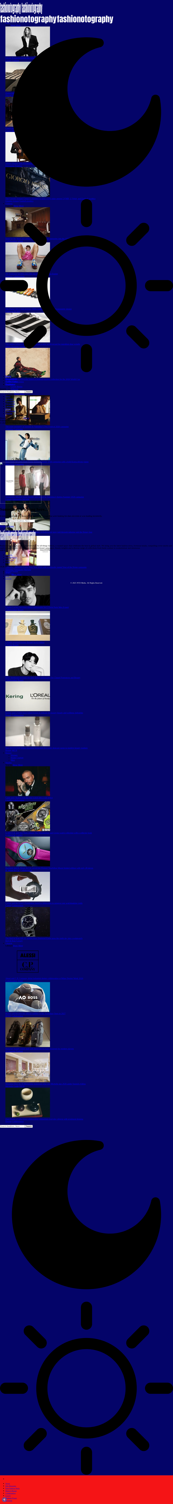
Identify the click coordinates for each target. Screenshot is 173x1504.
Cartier (8, 905)
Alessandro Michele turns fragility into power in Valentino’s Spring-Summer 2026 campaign (44, 497)
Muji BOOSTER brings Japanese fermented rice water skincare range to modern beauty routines (46, 748)
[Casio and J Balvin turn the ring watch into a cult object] (27, 795)
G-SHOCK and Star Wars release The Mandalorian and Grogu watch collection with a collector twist (48, 833)
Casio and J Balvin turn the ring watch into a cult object (29, 798)
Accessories (10, 1051)
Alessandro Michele (22, 570)
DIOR (22, 1086)
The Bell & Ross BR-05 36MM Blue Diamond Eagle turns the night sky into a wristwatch (43, 938)
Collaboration (18, 382)
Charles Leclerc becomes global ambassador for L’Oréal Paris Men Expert (37, 607)
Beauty (21, 610)
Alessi (20, 981)
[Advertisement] (81, 443)
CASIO (8, 800)
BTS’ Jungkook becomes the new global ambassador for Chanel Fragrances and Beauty (42, 677)
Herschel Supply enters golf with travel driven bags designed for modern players (39, 1049)
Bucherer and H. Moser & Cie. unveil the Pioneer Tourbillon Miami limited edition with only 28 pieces (49, 868)
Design (8, 1121)
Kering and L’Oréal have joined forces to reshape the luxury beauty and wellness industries (44, 713)
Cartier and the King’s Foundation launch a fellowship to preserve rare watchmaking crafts (43, 903)
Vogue (7, 1483)
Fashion (19, 1051)
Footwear (8, 1501)
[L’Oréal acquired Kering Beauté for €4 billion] (27, 640)
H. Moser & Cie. (12, 870)
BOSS (8, 1016)
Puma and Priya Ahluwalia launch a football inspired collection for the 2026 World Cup (42, 379)
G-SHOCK (10, 835)
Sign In (26, 418)
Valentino (9, 570)
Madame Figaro (11, 1498)
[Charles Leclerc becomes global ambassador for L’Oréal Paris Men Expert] (27, 605)
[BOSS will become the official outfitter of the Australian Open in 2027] (27, 1011)
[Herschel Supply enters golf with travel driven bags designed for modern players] (27, 1046)
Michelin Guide (12, 1086)
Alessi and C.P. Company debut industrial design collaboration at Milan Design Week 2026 (44, 978)
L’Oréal (8, 645)
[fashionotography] (57, 24)
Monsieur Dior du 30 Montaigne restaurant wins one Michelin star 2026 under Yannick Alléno (45, 1084)
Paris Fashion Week (12, 1488)
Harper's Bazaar (11, 1491)
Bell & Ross (10, 941)
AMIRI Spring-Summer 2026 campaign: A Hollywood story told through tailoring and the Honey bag (48, 532)
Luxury (19, 941)
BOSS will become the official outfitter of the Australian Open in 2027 (35, 1013)
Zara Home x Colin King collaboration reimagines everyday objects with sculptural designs (44, 1119)
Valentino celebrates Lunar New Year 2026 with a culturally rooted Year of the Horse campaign (45, 567)
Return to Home (7, 526)
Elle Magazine (10, 1486)
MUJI (14, 750)
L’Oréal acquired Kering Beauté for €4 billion (24, 642)
